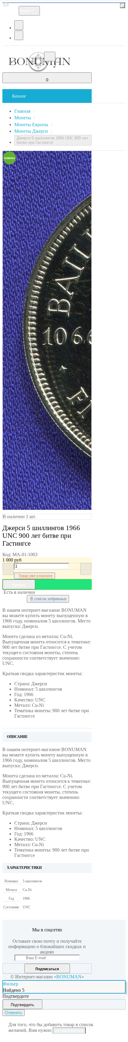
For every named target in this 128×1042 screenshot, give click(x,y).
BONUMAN (69, 976)
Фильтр (10, 983)
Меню (24, 10)
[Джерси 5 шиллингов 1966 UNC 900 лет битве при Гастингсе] (35, 330)
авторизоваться (69, 1030)
